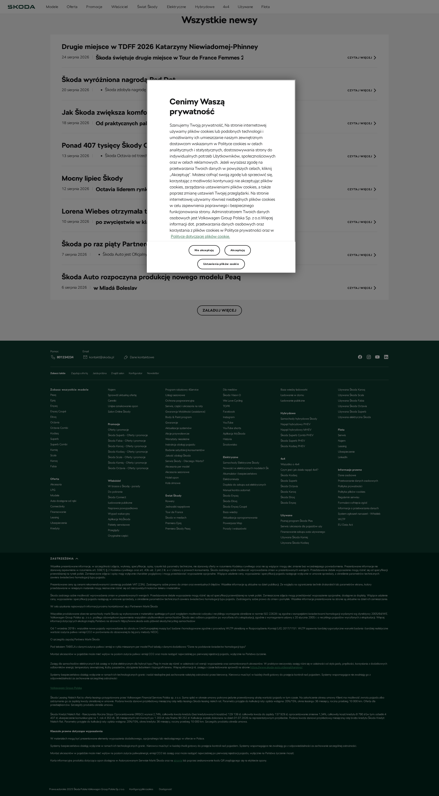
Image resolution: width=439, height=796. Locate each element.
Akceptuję (237, 250)
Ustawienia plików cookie (221, 264)
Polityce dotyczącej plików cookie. (200, 236)
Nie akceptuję (204, 250)
